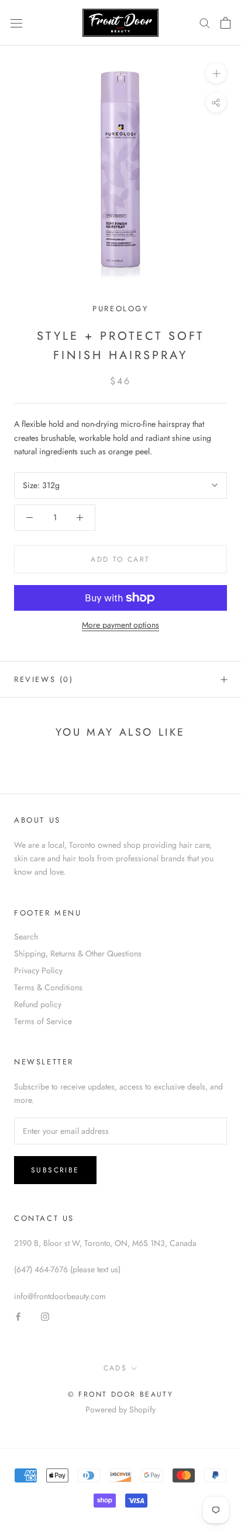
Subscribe (55, 1170)
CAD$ (116, 1368)
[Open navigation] (16, 22)
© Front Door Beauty (121, 1394)
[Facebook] (18, 1316)
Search (26, 936)
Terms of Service (43, 1021)
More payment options (120, 625)
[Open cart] (225, 23)
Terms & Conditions (48, 987)
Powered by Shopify (120, 1409)
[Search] (204, 22)
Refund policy (37, 1004)
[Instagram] (45, 1316)
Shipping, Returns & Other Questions (78, 953)
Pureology (120, 308)
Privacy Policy (38, 970)
